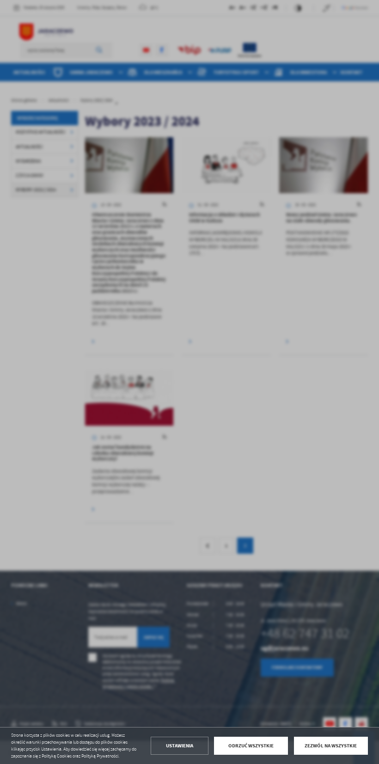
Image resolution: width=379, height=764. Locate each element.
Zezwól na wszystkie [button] (331, 745)
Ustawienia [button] (179, 745)
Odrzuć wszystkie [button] (251, 745)
